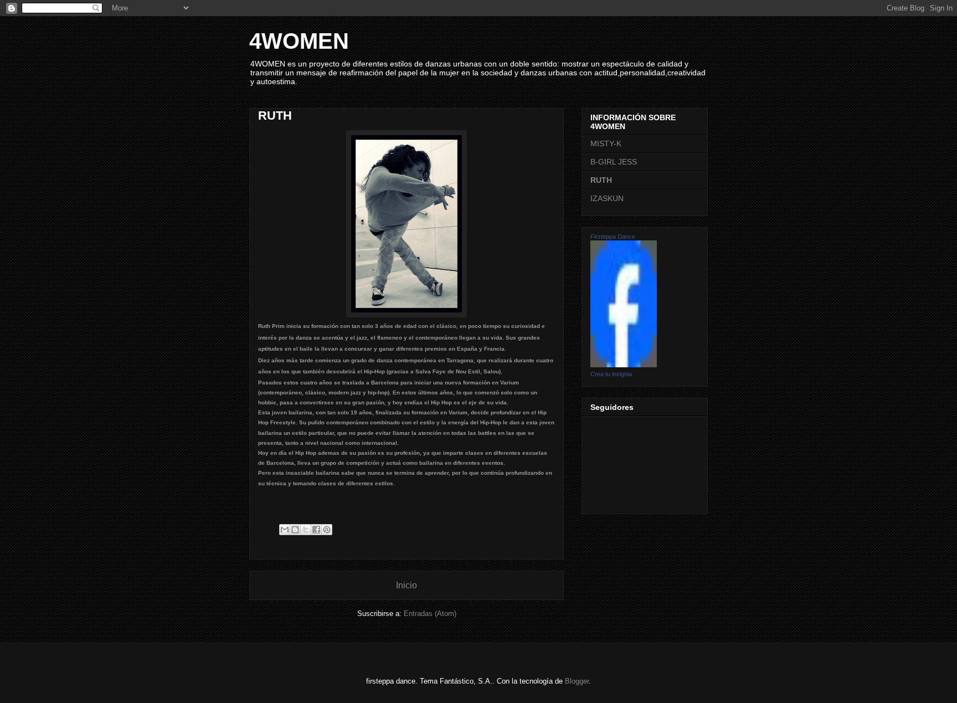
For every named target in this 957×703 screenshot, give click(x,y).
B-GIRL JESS (613, 161)
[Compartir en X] (305, 529)
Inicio (406, 585)
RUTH (601, 180)
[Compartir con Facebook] (316, 529)
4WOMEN (299, 41)
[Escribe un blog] (295, 529)
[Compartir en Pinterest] (326, 529)
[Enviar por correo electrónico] (284, 529)
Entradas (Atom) (430, 613)
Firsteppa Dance (612, 236)
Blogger (577, 681)
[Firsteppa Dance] (623, 364)
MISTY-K (605, 143)
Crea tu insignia (611, 374)
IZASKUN (607, 198)
